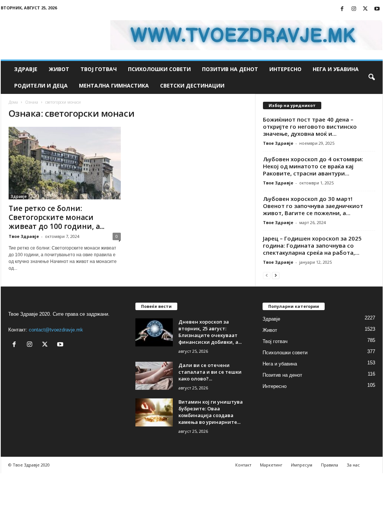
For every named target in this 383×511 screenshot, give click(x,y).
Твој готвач (98, 69)
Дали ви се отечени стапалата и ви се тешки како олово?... (210, 372)
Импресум (301, 465)
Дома (13, 102)
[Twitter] (365, 9)
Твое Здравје (24, 236)
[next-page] (275, 275)
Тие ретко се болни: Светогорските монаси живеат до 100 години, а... (56, 217)
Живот (59, 69)
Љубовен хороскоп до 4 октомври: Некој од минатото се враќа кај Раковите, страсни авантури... (313, 166)
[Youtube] (377, 9)
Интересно (285, 69)
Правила (329, 465)
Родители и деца (41, 85)
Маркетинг (271, 465)
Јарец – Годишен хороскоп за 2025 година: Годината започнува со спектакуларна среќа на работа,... (312, 245)
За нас (353, 465)
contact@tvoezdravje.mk (56, 330)
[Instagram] (353, 9)
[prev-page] (266, 275)
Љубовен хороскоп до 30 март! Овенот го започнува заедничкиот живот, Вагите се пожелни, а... (313, 206)
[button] (371, 77)
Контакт (243, 465)
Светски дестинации (192, 85)
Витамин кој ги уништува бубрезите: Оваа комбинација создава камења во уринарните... (210, 411)
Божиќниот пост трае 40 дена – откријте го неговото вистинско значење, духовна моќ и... (310, 126)
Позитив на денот (230, 69)
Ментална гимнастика (114, 85)
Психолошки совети (159, 69)
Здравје (25, 69)
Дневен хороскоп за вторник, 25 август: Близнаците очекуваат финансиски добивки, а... (210, 331)
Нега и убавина (336, 69)
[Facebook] (342, 9)
